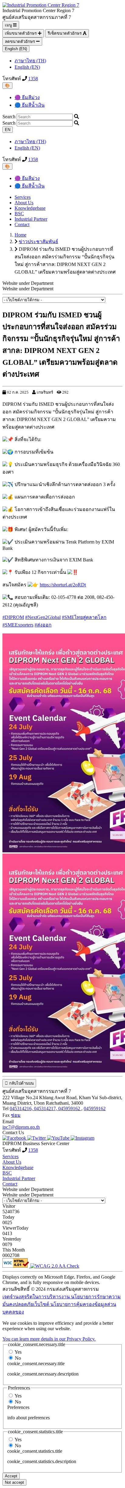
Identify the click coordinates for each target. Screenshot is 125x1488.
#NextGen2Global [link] (43, 617)
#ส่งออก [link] (43, 624)
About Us (24, 202)
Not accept (14, 1482)
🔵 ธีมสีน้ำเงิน (30, 105)
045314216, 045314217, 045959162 (45, 1108)
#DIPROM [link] (13, 617)
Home (20, 234)
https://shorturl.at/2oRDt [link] (63, 584)
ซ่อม (16, 1115)
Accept (11, 1476)
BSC (19, 213)
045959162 (95, 1108)
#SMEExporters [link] (17, 624)
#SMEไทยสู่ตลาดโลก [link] (84, 617)
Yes (18, 1352)
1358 (33, 78)
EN (7, 129)
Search (8, 116)
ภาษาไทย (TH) (30, 60)
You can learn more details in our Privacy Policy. (49, 1338)
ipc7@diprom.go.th (21, 1127)
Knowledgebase (30, 208)
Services (23, 197)
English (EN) (16, 49)
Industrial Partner (31, 219)
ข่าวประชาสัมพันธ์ (38, 241)
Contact (22, 224)
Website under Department (27, 288)
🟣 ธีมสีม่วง (27, 97)
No (18, 1358)
